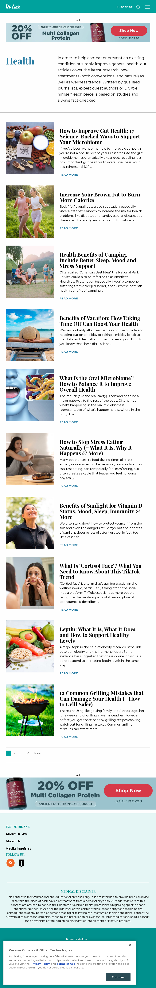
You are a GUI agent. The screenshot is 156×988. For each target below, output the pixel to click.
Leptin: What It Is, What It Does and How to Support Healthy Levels (97, 635)
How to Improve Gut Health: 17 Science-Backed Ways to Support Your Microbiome (100, 136)
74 (27, 753)
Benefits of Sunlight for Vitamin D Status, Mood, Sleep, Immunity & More (101, 511)
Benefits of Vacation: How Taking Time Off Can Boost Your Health (100, 320)
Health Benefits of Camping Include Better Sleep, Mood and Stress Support (98, 260)
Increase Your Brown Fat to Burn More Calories (100, 197)
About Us (13, 841)
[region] (69, 963)
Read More (69, 174)
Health (20, 60)
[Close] (130, 945)
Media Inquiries (18, 848)
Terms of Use (66, 963)
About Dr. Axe (17, 834)
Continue (118, 977)
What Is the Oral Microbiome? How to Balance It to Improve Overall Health (97, 384)
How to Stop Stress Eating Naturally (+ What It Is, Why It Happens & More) (96, 447)
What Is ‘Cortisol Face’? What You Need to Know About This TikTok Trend (101, 571)
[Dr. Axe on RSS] (11, 862)
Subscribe (124, 7)
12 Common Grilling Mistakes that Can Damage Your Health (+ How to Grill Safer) (101, 698)
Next (38, 753)
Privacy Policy (76, 939)
